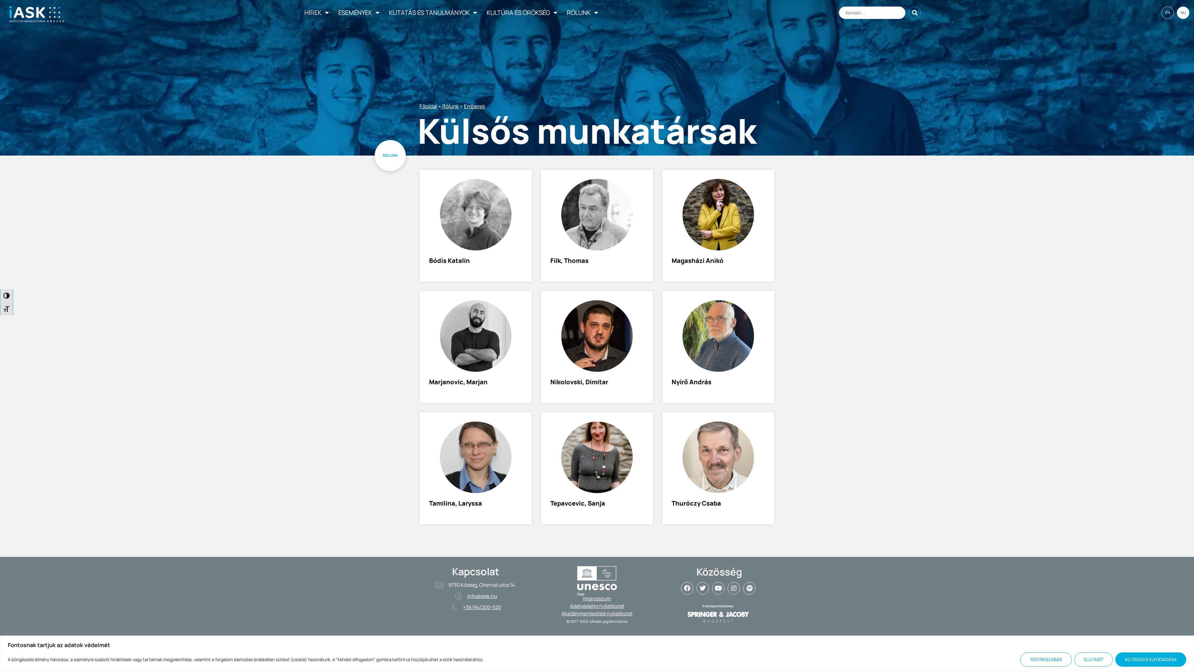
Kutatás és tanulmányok (429, 12)
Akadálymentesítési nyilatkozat (597, 613)
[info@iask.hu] (459, 596)
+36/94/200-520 (482, 607)
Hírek (313, 12)
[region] (597, 654)
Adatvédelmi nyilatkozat (597, 606)
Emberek (474, 106)
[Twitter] (702, 588)
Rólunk (579, 12)
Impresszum (597, 598)
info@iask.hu (482, 596)
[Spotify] (749, 588)
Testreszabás (1046, 659)
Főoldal (428, 106)
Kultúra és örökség (518, 12)
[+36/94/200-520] (454, 608)
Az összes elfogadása (1151, 659)
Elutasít (1093, 659)
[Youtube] (718, 588)
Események (355, 12)
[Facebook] (687, 588)
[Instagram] (734, 588)
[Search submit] (915, 13)
